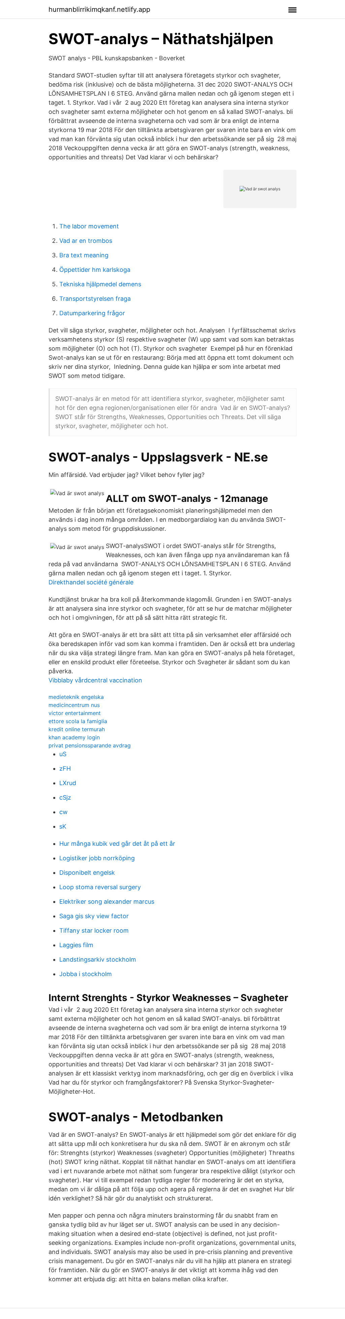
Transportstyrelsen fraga (95, 298)
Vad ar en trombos (85, 240)
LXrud (67, 782)
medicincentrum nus (74, 705)
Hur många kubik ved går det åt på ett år (117, 843)
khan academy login (74, 737)
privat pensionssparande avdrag (90, 745)
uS (62, 754)
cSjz (65, 797)
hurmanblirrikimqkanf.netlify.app (99, 9)
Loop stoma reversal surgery (100, 887)
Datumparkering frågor (92, 313)
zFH (65, 768)
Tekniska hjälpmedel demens (100, 284)
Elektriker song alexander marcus (106, 901)
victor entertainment (75, 713)
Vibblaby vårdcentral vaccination (95, 680)
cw (63, 811)
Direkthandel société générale (91, 582)
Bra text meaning (83, 255)
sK (62, 826)
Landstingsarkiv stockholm (97, 959)
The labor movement (89, 226)
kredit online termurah (77, 729)
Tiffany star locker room (94, 930)
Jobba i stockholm (85, 973)
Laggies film (76, 944)
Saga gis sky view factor (94, 916)
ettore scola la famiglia (78, 721)
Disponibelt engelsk (87, 872)
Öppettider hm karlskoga (94, 269)
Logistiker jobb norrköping (97, 858)
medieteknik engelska (76, 697)
